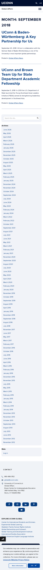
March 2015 (7, 391)
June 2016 (7, 359)
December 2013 (9, 413)
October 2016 (8, 351)
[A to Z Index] (40, 3)
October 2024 (8, 191)
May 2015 (6, 388)
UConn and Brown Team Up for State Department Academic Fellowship (21, 77)
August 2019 (7, 304)
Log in (5, 453)
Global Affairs (7, 9)
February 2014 (8, 406)
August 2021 (7, 232)
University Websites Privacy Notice (16, 560)
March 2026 (7, 141)
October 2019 (8, 297)
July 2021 (6, 235)
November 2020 (9, 257)
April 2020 (7, 279)
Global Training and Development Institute (17, 532)
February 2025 (8, 177)
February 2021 (8, 250)
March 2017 (7, 340)
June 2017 (7, 333)
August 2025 (8, 162)
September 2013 (9, 424)
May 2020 (7, 275)
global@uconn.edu (11, 480)
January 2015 (8, 399)
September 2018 (9, 319)
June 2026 (7, 130)
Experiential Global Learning (12, 525)
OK (32, 565)
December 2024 (9, 184)
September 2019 (9, 301)
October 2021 (8, 224)
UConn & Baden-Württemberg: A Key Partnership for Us (19, 37)
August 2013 (7, 428)
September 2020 (9, 260)
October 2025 (8, 159)
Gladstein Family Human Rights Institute (16, 527)
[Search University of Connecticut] (36, 3)
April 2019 (7, 308)
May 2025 (7, 166)
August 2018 (7, 322)
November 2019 (9, 293)
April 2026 (7, 137)
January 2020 (8, 290)
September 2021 (9, 228)
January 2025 (8, 181)
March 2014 (7, 402)
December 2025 (9, 152)
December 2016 (9, 348)
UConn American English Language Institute (18, 536)
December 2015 (9, 377)
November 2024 (9, 188)
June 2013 (7, 435)
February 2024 (8, 210)
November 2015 (9, 380)
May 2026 (7, 133)
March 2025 (7, 173)
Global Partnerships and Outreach (14, 529)
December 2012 (9, 439)
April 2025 (7, 170)
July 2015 (6, 384)
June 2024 (7, 202)
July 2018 (6, 326)
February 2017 (8, 344)
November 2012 (9, 442)
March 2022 (7, 217)
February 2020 (8, 286)
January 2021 (8, 253)
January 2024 (8, 213)
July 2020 (7, 268)
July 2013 (6, 431)
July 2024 (7, 199)
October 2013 (8, 420)
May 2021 (6, 242)
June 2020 (7, 271)
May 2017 (6, 337)
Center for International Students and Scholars (18, 522)
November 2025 (9, 155)
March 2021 (7, 246)
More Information (17, 566)
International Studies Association (13, 534)
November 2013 (9, 417)
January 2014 (8, 410)
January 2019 (8, 311)
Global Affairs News (16, 58)
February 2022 (8, 221)
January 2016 (8, 373)
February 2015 (8, 395)
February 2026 (8, 144)
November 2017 (9, 330)
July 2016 (6, 355)
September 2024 (9, 195)
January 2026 (8, 148)
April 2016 (7, 362)
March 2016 (7, 366)
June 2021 (7, 239)
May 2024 (7, 206)
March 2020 (7, 282)
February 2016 (8, 370)
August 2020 (8, 264)
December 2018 (9, 315)
